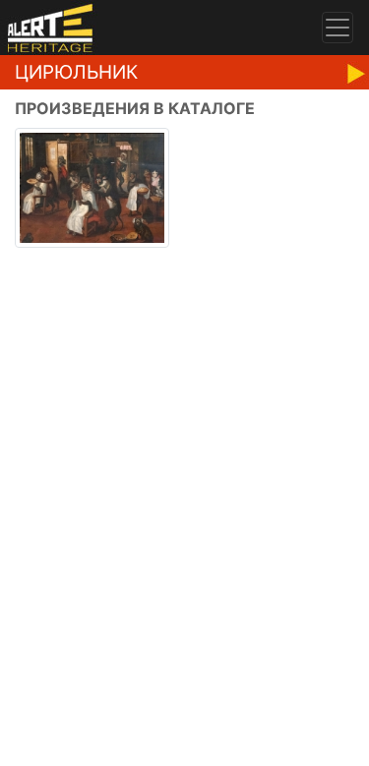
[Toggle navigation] (337, 27)
